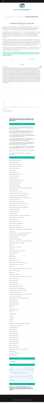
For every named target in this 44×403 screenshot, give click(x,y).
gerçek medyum (22, 33)
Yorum (12, 59)
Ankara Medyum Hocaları (13, 337)
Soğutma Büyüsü (12, 351)
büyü (17, 26)
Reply (40, 66)
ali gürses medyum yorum (19, 373)
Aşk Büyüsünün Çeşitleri (13, 327)
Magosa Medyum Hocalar (13, 345)
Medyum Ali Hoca (25, 399)
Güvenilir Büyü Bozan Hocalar (14, 199)
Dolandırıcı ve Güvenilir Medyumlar (15, 296)
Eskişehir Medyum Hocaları (14, 309)
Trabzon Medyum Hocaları (14, 219)
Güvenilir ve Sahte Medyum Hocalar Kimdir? (17, 242)
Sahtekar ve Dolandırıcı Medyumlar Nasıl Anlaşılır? (18, 290)
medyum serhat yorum (30, 373)
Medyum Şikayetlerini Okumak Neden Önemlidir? (18, 235)
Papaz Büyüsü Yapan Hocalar (14, 176)
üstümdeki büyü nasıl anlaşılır (17, 369)
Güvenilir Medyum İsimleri (14, 211)
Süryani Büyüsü (14, 126)
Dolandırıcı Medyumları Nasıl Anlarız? (16, 166)
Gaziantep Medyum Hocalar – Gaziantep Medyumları (18, 349)
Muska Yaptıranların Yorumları (14, 270)
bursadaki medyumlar (19, 375)
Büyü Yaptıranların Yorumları (14, 260)
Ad (3, 98)
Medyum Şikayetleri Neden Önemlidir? (16, 227)
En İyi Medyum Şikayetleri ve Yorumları (16, 264)
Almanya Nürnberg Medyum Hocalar (15, 325)
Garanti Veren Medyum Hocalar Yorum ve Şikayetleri (21, 130)
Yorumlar (29, 399)
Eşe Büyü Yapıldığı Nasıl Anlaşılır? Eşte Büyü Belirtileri (18, 207)
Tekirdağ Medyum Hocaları (14, 339)
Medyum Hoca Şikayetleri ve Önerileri (16, 191)
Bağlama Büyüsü (12, 254)
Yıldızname (11, 311)
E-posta (4, 100)
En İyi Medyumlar (22, 21)
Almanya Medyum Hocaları (22, 23)
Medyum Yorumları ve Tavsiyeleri (15, 221)
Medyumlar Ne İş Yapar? (13, 282)
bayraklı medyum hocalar (24, 376)
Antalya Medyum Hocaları (13, 331)
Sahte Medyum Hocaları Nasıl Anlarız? (16, 286)
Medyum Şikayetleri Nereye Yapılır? (15, 246)
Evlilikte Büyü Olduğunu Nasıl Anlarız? (16, 174)
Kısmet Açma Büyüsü (12, 313)
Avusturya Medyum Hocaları (14, 284)
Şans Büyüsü (11, 248)
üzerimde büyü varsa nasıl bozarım (17, 377)
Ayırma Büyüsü (11, 317)
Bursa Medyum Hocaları (13, 329)
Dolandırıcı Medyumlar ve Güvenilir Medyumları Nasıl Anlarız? (20, 268)
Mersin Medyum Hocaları (13, 172)
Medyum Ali (20, 399)
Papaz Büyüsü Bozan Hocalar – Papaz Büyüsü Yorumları (19, 298)
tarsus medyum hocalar (26, 375)
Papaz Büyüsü (11, 315)
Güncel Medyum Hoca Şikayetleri (15, 225)
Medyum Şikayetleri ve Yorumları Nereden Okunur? (18, 262)
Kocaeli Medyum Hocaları (13, 237)
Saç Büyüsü (11, 321)
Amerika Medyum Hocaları (14, 252)
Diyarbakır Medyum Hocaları (14, 278)
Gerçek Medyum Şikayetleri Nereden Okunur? (17, 250)
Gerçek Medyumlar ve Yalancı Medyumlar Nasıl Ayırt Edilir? (19, 233)
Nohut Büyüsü (11, 272)
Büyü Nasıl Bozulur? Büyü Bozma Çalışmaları (17, 288)
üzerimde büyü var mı (26, 377)
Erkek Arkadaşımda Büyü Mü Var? (15, 185)
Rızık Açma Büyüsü (12, 170)
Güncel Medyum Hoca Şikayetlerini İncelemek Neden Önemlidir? (20, 229)
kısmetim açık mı (31, 377)
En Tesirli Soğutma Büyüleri (14, 274)
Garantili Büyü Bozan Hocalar (14, 168)
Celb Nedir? (11, 244)
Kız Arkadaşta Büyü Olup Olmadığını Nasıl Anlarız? (18, 195)
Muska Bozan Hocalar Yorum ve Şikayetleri (16, 201)
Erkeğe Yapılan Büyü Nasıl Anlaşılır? (15, 164)
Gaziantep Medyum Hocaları (14, 303)
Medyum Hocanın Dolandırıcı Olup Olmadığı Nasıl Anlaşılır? (19, 323)
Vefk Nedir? (11, 307)
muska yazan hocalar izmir (27, 380)
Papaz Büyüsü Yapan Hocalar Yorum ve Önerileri (17, 205)
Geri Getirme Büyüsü (13, 213)
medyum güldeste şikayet (27, 372)
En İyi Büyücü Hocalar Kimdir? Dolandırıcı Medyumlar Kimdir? (20, 276)
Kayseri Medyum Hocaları (13, 189)
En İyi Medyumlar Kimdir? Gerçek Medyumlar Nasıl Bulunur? (20, 215)
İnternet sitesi (4, 103)
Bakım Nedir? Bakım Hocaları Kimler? (15, 292)
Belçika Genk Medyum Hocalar (14, 353)
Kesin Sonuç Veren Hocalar (14, 162)
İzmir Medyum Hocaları (13, 178)
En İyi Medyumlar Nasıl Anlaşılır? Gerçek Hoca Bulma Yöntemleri (20, 187)
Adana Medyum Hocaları (13, 280)
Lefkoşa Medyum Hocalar (13, 343)
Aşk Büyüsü (11, 319)
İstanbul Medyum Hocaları (13, 335)
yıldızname (29, 47)
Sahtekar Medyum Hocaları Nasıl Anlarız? (16, 217)
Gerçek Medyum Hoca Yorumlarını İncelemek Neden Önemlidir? (20, 294)
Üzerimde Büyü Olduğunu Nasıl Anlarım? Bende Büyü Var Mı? (20, 197)
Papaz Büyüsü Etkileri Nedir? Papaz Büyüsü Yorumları (18, 203)
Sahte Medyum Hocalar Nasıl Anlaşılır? (16, 223)
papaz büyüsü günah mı (17, 372)
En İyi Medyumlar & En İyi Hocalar (19, 134)
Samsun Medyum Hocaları (13, 333)
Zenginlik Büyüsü (12, 256)
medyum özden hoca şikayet (19, 380)
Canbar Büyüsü (11, 231)
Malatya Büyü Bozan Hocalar (14, 347)
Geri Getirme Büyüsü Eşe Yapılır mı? (15, 239)
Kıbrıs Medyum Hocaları (13, 355)
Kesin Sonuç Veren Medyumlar (14, 209)
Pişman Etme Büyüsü (12, 258)
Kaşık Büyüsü (11, 266)
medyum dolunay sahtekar (12, 375)
